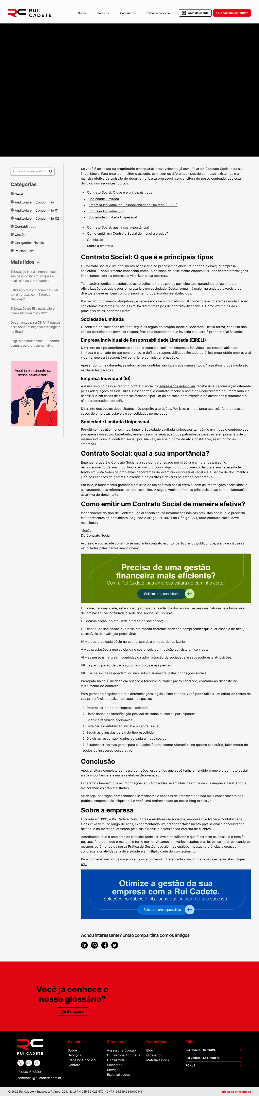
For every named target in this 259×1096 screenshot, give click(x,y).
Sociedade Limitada (104, 199)
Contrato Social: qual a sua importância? (119, 227)
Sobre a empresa (100, 246)
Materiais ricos (157, 1060)
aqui (129, 801)
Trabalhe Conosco (82, 1060)
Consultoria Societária (116, 1062)
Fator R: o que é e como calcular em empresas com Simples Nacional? (34, 294)
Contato (74, 1065)
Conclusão (95, 240)
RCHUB (190, 1065)
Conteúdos (127, 13)
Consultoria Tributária (123, 1055)
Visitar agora (72, 1011)
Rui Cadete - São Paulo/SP (203, 1057)
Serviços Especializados (118, 1072)
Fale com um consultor (232, 13)
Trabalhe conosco (158, 13)
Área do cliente (198, 13)
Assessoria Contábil (122, 1050)
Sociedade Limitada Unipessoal (113, 217)
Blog (149, 1050)
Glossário (153, 1055)
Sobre (82, 13)
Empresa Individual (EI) (106, 211)
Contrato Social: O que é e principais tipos (120, 192)
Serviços (103, 13)
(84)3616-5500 (29, 1072)
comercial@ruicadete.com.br (39, 1078)
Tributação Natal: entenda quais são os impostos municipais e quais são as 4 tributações (34, 276)
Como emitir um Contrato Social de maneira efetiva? (128, 233)
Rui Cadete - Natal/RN (200, 1050)
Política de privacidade (235, 1091)
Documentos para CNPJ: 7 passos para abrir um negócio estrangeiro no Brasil (36, 327)
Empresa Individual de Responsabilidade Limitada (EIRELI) (133, 205)
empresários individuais (177, 386)
